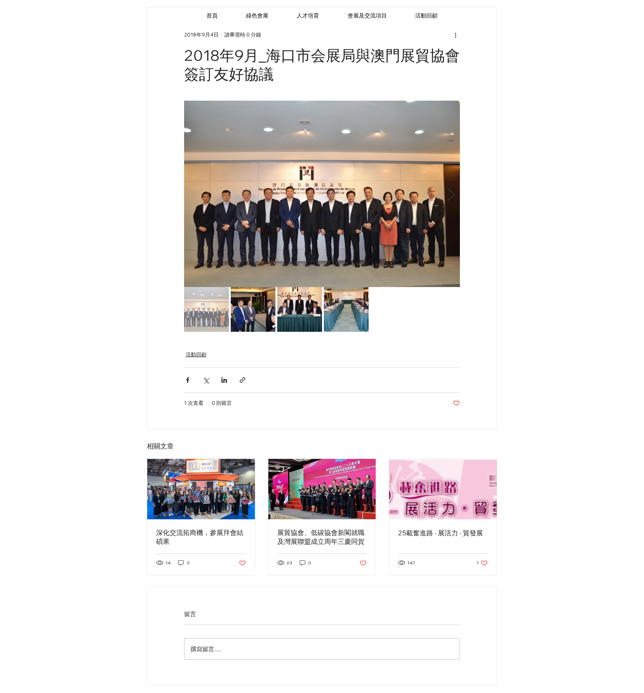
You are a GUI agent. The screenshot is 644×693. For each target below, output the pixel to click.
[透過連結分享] (242, 380)
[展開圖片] (322, 194)
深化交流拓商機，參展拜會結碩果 (199, 537)
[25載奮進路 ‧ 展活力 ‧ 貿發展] (443, 489)
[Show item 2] (253, 309)
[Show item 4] (346, 309)
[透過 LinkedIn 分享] (224, 380)
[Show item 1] (206, 309)
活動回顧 (196, 354)
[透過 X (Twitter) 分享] (205, 380)
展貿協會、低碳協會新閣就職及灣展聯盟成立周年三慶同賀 (320, 537)
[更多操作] (455, 34)
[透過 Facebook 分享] (187, 380)
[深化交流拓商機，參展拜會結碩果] (201, 489)
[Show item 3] (299, 309)
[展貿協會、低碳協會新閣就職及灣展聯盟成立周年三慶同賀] (322, 489)
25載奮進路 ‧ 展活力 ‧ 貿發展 (440, 533)
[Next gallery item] (451, 194)
